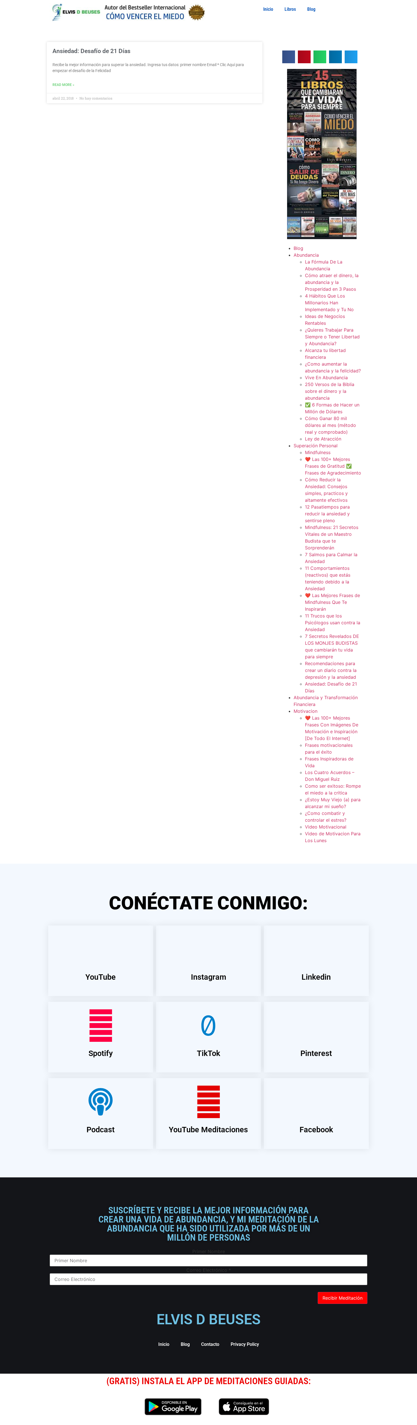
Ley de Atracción (323, 439)
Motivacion (305, 711)
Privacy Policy (245, 1344)
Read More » (63, 85)
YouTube (100, 977)
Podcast (101, 1129)
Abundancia (306, 255)
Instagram (208, 977)
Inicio (268, 9)
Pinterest (316, 1053)
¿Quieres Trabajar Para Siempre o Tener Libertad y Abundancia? (332, 336)
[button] (288, 56)
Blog (311, 9)
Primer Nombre (208, 1251)
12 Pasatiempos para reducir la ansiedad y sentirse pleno (327, 513)
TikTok (208, 1053)
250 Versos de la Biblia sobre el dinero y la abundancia (329, 391)
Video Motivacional (325, 827)
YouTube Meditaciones (208, 1129)
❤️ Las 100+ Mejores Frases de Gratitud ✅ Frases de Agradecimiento (333, 466)
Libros (290, 9)
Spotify (101, 1053)
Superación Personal (316, 445)
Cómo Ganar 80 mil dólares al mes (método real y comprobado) (330, 425)
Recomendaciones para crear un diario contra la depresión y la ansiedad (331, 670)
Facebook (316, 1129)
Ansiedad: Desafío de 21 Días (91, 51)
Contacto (210, 1344)
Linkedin (316, 977)
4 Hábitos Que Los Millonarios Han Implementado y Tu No (329, 302)
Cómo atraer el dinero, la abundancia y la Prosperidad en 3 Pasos (332, 282)
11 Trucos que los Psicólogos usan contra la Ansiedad (332, 622)
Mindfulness (317, 452)
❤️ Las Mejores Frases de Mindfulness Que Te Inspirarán (332, 602)
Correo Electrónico (208, 1270)
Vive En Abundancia (326, 377)
